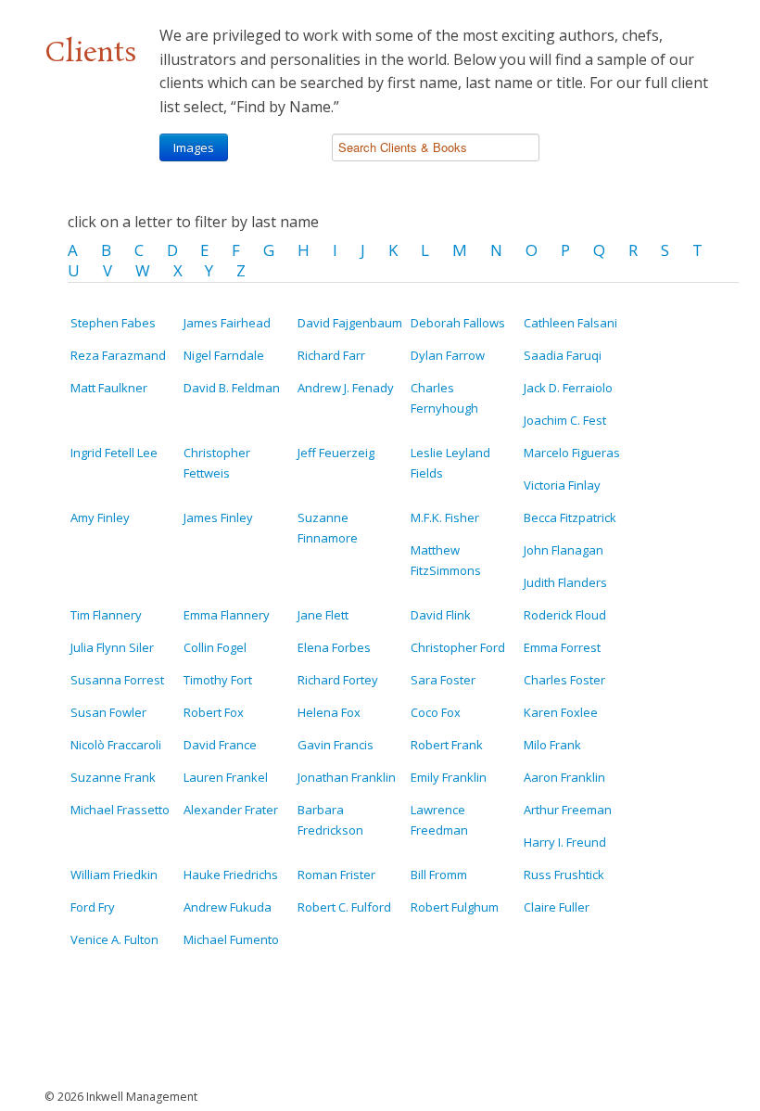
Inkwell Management (141, 1097)
